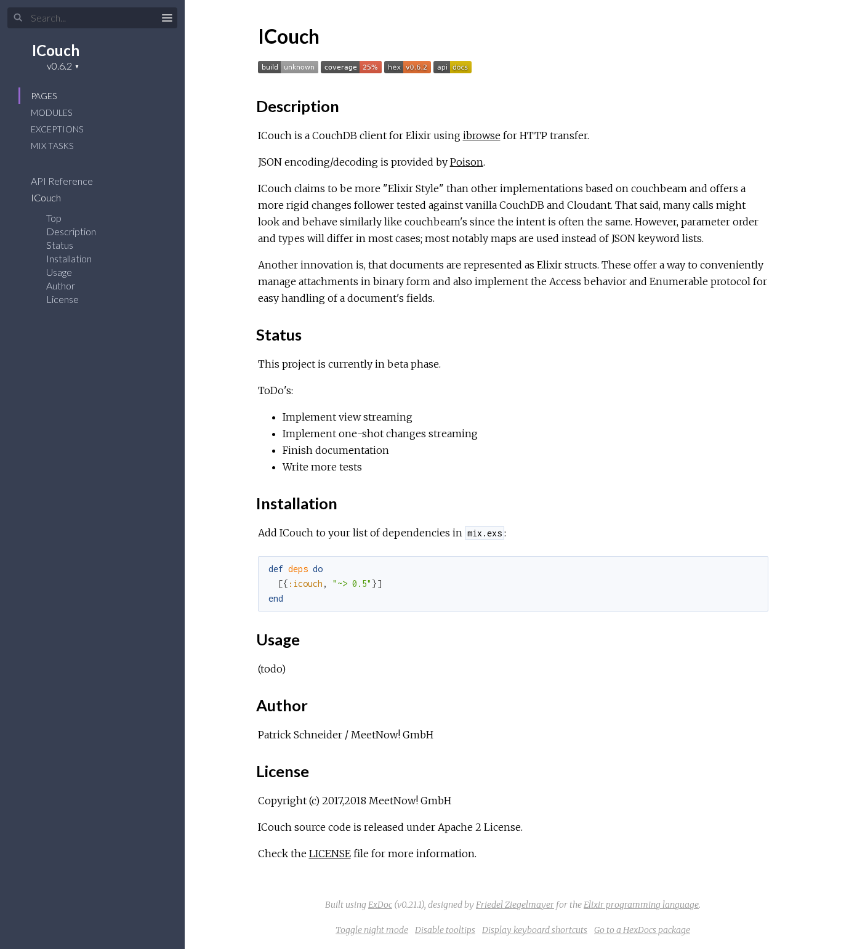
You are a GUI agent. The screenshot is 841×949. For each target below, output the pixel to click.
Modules (51, 112)
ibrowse (482, 135)
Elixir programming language (641, 904)
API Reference (63, 181)
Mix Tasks (52, 145)
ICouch (55, 50)
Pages (44, 96)
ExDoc (380, 904)
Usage (59, 272)
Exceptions (57, 129)
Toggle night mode (372, 930)
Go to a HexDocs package (642, 930)
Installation (69, 258)
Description (71, 231)
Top (54, 218)
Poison (466, 162)
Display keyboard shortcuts (534, 930)
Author (60, 285)
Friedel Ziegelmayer (515, 904)
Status (59, 245)
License (62, 299)
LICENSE (330, 853)
